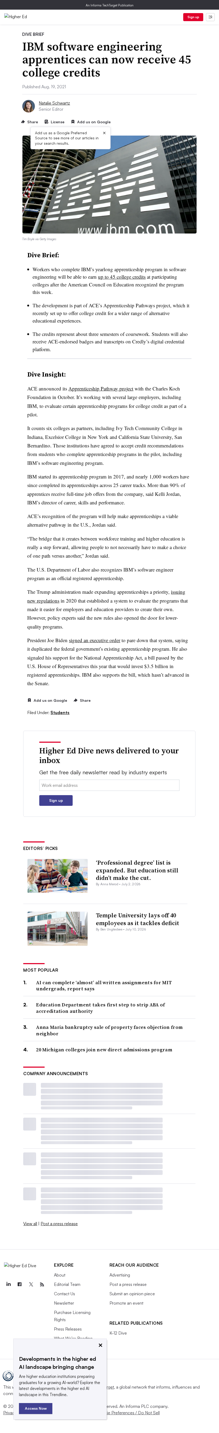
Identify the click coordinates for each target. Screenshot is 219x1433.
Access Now (36, 1408)
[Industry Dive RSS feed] (42, 1284)
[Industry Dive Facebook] (19, 1284)
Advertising (120, 1275)
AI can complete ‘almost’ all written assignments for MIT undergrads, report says (104, 985)
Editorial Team (67, 1284)
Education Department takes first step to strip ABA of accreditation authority (100, 1008)
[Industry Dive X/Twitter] (30, 1284)
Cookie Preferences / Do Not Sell (128, 1412)
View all (30, 1223)
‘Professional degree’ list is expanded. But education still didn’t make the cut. (137, 870)
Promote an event (126, 1303)
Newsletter (64, 1303)
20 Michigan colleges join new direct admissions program (104, 1050)
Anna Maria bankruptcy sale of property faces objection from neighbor (109, 1030)
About (59, 1275)
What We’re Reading (73, 1338)
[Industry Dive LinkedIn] (8, 1284)
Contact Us (64, 1293)
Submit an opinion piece (132, 1293)
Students (59, 712)
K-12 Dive (118, 1333)
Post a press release (59, 1223)
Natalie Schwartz (54, 103)
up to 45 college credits (122, 276)
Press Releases (68, 1329)
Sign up (193, 17)
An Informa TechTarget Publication (110, 5)
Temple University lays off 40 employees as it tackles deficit (137, 919)
